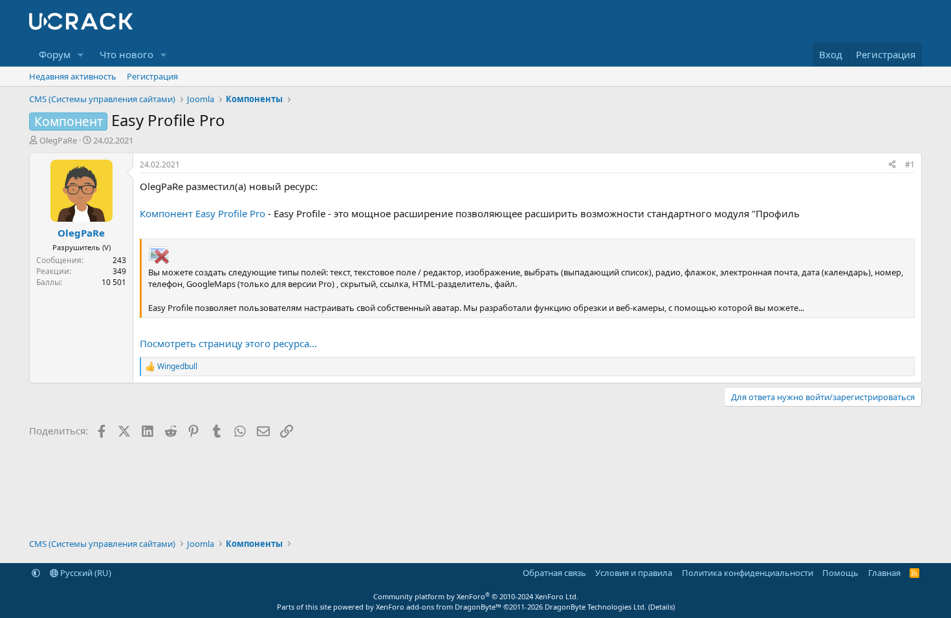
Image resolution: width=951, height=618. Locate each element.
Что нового (126, 54)
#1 (910, 164)
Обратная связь (554, 573)
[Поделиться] (892, 165)
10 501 (114, 282)
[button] (81, 55)
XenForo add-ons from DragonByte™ (438, 607)
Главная (884, 573)
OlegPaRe (58, 140)
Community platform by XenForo (475, 596)
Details (661, 607)
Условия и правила (633, 573)
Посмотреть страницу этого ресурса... (228, 343)
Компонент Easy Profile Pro (202, 213)
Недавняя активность (72, 76)
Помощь (840, 573)
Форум (55, 54)
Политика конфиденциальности (747, 573)
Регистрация (152, 76)
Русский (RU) (84, 573)
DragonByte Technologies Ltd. (595, 607)
